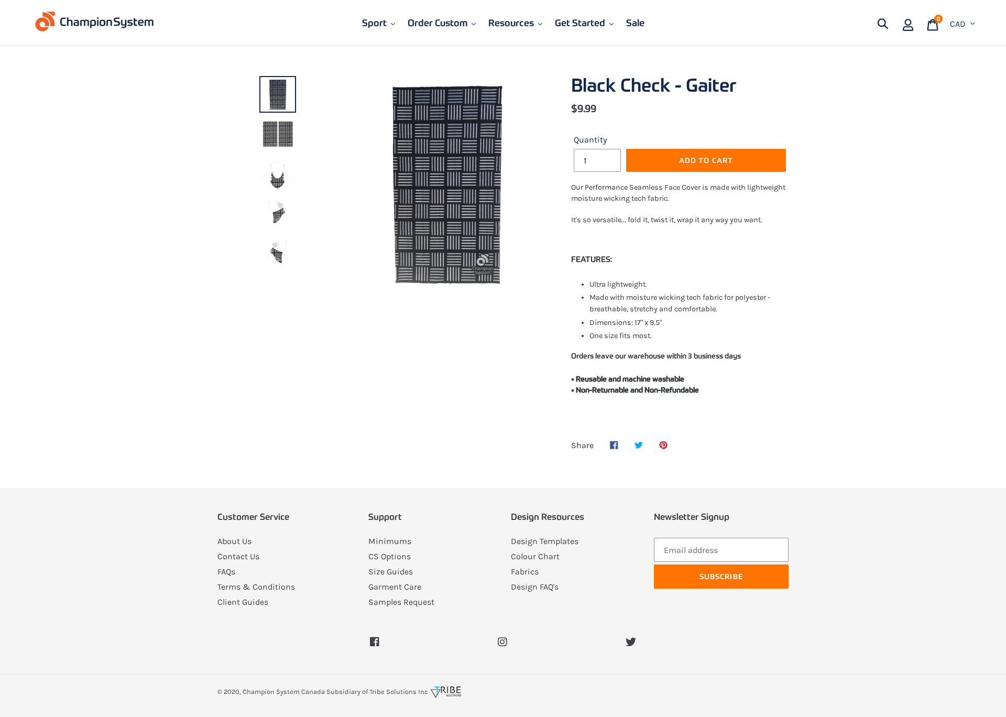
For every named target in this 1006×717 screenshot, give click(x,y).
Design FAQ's (535, 587)
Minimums (389, 541)
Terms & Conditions (256, 587)
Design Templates (544, 541)
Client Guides (242, 602)
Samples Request (401, 602)
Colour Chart (535, 556)
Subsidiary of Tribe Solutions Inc (377, 692)
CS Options (389, 556)
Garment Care (394, 587)
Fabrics (525, 572)
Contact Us (238, 556)
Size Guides (390, 572)
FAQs (226, 572)
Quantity (590, 140)
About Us (234, 541)
